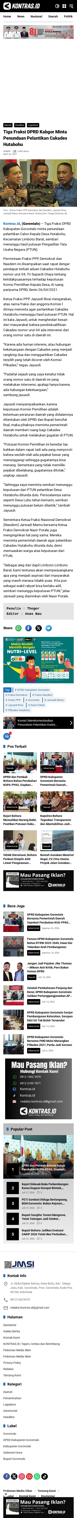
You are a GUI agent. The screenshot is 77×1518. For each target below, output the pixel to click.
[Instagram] (21, 1476)
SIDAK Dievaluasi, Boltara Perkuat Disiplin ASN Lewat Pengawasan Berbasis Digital (20, 859)
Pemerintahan (12, 1398)
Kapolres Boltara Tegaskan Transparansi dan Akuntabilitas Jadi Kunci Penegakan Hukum (56, 820)
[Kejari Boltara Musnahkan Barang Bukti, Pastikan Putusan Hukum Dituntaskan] (20, 801)
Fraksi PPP (14, 700)
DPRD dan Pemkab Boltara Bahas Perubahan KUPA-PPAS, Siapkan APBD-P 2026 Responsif (20, 781)
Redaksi (8, 1369)
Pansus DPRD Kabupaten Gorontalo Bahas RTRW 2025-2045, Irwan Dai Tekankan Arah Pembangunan (50, 942)
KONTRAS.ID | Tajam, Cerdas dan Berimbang (31, 1344)
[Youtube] (29, 1476)
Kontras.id (11, 224)
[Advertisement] (38, 79)
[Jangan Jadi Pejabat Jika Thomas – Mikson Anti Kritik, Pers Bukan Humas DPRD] (13, 971)
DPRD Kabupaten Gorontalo (33, 689)
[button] (57, 6)
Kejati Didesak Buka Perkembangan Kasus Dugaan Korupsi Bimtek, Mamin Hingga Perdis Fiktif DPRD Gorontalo (45, 1186)
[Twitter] (14, 1476)
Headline (19, 125)
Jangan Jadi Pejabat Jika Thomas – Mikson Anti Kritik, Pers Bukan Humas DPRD (49, 967)
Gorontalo (33, 700)
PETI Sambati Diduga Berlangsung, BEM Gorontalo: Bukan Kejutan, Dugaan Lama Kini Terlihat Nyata (44, 1202)
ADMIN (6, 151)
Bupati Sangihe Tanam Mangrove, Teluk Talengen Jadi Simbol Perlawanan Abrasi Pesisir (44, 1217)
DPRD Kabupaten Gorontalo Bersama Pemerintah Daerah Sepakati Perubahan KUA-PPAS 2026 (53, 781)
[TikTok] (44, 1476)
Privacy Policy (12, 1362)
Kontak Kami (11, 1337)
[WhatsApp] (37, 1476)
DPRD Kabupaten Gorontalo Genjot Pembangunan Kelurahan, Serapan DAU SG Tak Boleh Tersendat (50, 1016)
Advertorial (48, 768)
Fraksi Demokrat (17, 694)
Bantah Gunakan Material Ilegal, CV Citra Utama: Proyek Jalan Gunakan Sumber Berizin (57, 859)
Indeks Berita (11, 1331)
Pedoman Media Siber (17, 1350)
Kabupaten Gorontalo (17, 1446)
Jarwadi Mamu (55, 700)
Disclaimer (9, 1325)
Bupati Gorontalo (14, 1458)
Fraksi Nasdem (43, 694)
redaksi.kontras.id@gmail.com (29, 1307)
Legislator (33, 125)
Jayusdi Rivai (15, 705)
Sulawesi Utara (12, 1452)
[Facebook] (6, 1476)
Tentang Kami (12, 1375)
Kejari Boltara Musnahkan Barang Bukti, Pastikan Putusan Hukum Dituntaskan (20, 820)
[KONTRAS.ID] (21, 5)
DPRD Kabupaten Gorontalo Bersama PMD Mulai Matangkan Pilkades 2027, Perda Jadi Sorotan (49, 1041)
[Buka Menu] (64, 6)
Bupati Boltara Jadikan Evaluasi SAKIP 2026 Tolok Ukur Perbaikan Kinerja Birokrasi (44, 1232)
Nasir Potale (38, 705)
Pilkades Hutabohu (19, 710)
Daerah (7, 125)
